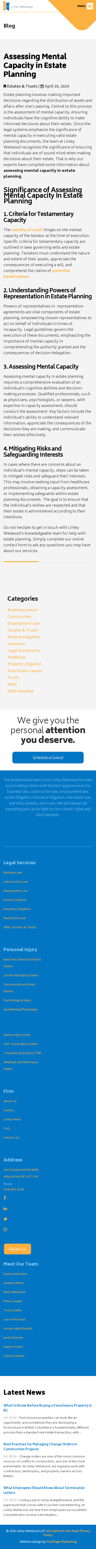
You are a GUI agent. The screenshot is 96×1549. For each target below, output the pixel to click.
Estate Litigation (15, 900)
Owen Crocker (13, 1347)
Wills (12, 684)
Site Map (71, 1531)
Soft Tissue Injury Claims (20, 1044)
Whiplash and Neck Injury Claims (20, 1066)
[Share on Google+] (24, 573)
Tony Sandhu (12, 1310)
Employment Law (23, 624)
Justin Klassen (13, 1338)
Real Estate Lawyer (25, 671)
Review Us (17, 1249)
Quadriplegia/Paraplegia (20, 1009)
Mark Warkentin (14, 1292)
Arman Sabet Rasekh (17, 1329)
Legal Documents (23, 651)
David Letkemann (15, 1274)
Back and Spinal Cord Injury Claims (22, 963)
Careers (8, 1110)
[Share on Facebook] (7, 573)
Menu (81, 6)
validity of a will (27, 230)
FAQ (6, 1128)
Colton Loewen (13, 1356)
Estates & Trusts (22, 86)
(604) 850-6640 (13, 1189)
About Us (10, 1101)
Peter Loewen (12, 1301)
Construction (19, 617)
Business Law (12, 873)
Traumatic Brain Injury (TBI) (22, 1053)
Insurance (16, 644)
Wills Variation (20, 691)
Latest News (12, 1119)
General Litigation (23, 637)
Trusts (13, 678)
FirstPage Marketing (61, 1542)
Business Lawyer (22, 610)
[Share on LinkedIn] (33, 573)
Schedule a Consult (48, 758)
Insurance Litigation (17, 909)
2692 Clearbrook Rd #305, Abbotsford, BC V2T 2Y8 (21, 1173)
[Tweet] (16, 573)
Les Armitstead (14, 1319)
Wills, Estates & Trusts (19, 927)
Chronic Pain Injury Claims (20, 975)
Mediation (16, 657)
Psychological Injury (17, 1000)
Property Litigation (24, 664)
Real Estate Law (14, 918)
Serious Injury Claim (17, 1035)
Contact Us (11, 1138)
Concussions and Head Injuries (19, 988)
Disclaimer (55, 1531)
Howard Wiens (13, 1283)
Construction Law (15, 882)
